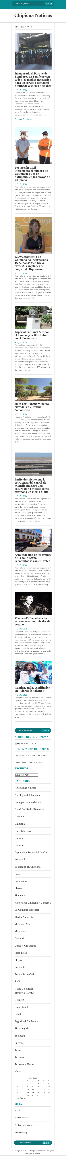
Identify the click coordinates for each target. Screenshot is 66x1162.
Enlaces (19, 873)
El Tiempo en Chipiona (28, 866)
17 (38, 1089)
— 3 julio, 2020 (21, 90)
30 (33, 1095)
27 (17, 1095)
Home (17, 27)
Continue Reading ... (23, 119)
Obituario (20, 938)
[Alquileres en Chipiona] (25, 743)
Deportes (20, 845)
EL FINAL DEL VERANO (38, 755)
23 (33, 1092)
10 (38, 1086)
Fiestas (18, 888)
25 (44, 1092)
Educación (20, 859)
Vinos (18, 1071)
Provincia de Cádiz (25, 974)
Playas (18, 959)
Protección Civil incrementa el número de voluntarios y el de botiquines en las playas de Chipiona (32, 174)
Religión (19, 999)
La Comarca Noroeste (27, 909)
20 (17, 1092)
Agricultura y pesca (25, 787)
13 (17, 1089)
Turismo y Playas (24, 1064)
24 (38, 1092)
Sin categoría (22, 1028)
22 (28, 1092)
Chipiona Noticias (33, 15)
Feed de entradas (22, 1117)
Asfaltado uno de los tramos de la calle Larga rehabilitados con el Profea (33, 557)
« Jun (17, 1098)
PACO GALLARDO (36, 762)
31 (38, 1095)
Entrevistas (21, 881)
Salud (18, 1014)
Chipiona (20, 823)
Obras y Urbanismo (25, 945)
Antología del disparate (28, 795)
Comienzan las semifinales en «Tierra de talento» (32, 689)
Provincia (20, 967)
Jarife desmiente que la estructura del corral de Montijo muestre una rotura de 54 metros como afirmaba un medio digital (32, 485)
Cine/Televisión (23, 830)
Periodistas (21, 952)
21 (22, 1092)
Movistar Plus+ (23, 924)
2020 (23, 27)
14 (22, 1089)
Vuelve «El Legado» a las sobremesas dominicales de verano (32, 621)
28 (22, 1095)
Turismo (19, 1057)
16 (33, 1089)
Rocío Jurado (22, 1006)
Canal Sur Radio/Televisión (30, 809)
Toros (18, 1049)
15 (28, 1089)
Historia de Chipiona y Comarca (33, 902)
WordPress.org (21, 1132)
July (27, 27)
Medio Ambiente (24, 916)
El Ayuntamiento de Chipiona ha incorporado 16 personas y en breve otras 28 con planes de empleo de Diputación (31, 263)
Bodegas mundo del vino (28, 802)
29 (28, 1095)
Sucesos (19, 1042)
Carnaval (20, 816)
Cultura (19, 838)
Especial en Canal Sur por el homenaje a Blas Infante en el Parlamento (32, 335)
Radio (18, 981)
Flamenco (20, 895)
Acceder (18, 1110)
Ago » (22, 1098)
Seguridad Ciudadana (26, 1021)
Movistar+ (20, 931)
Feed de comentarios (24, 1125)
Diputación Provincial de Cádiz (32, 852)
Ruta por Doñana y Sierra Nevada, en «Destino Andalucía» (32, 407)
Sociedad (20, 1035)
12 (49, 1086)
